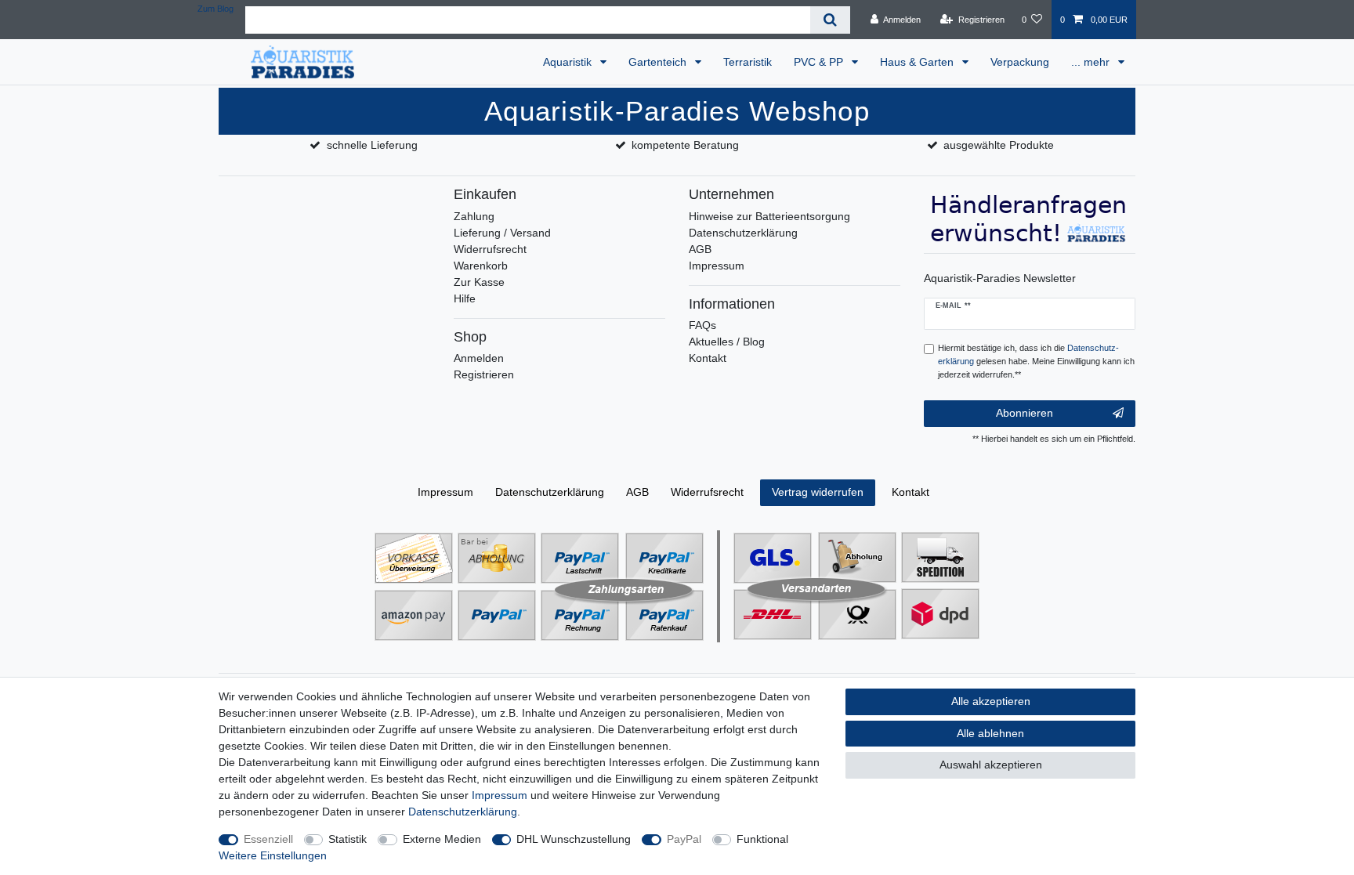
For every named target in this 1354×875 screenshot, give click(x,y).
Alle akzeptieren (990, 701)
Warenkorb (481, 265)
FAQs (702, 325)
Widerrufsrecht (490, 249)
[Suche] (830, 20)
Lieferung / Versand (502, 232)
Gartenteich (659, 62)
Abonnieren (1024, 413)
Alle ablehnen (990, 733)
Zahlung (474, 216)
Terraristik (747, 62)
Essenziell (268, 839)
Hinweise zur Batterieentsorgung (769, 216)
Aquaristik (569, 62)
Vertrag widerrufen (817, 492)
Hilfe (465, 298)
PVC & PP (820, 62)
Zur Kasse (479, 282)
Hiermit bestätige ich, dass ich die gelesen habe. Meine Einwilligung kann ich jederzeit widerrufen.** (1036, 361)
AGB (700, 249)
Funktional (762, 839)
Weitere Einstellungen (273, 855)
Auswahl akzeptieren (990, 764)
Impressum (716, 265)
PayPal (684, 839)
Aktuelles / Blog (727, 341)
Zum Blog (215, 8)
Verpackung (1019, 62)
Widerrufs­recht (707, 492)
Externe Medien (442, 839)
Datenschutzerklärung (743, 232)
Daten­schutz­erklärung (549, 492)
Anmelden (479, 358)
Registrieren (484, 374)
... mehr (1092, 62)
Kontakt (707, 358)
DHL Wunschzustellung (573, 839)
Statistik (347, 839)
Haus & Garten (918, 62)
